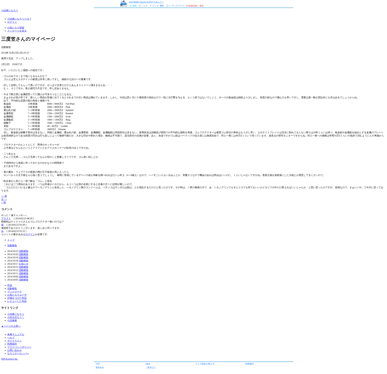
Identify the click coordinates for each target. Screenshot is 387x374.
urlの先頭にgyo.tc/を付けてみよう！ (146, 1)
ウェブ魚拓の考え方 (204, 363)
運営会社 (100, 367)
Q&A (147, 363)
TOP (98, 363)
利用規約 (249, 363)
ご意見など (150, 367)
